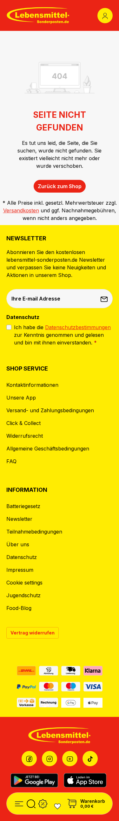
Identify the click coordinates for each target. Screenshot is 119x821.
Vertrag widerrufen (32, 632)
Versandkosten (21, 210)
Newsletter (19, 519)
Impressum (19, 570)
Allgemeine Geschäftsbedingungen (47, 448)
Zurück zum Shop (60, 186)
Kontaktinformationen (32, 385)
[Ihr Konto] (105, 15)
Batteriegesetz (23, 506)
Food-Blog (18, 608)
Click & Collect (23, 423)
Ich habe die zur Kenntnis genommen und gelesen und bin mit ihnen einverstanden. (62, 335)
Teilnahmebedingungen (34, 531)
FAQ (11, 461)
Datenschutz (21, 557)
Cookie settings (24, 582)
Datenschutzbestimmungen (78, 327)
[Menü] (19, 803)
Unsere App (21, 397)
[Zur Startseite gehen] (38, 15)
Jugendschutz (23, 595)
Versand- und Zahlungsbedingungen (50, 410)
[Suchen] (31, 803)
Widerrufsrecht (24, 436)
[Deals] (43, 803)
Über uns (17, 544)
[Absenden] (105, 298)
